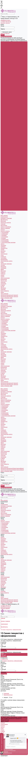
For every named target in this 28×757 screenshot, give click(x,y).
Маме (2, 96)
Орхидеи (3, 77)
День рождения (5, 104)
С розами (3, 65)
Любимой (3, 94)
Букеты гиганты (5, 58)
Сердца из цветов (6, 49)
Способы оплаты (5, 689)
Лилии (2, 76)
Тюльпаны (3, 85)
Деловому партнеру (6, 90)
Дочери (3, 92)
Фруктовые (4, 52)
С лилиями (3, 62)
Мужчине (3, 97)
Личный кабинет (5, 608)
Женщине (3, 93)
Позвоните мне (5, 720)
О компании (4, 738)
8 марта (3, 197)
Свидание (3, 110)
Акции (2, 198)
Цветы (2, 156)
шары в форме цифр (6, 124)
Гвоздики (3, 72)
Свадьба (3, 109)
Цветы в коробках (6, 53)
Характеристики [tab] (8, 695)
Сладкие (3, 50)
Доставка (3, 691)
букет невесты (5, 117)
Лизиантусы (4, 75)
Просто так (4, 107)
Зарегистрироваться (6, 36)
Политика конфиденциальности (7, 752)
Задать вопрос (5, 721)
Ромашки (3, 83)
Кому (2, 174)
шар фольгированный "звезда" (9, 121)
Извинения (4, 106)
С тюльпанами (5, 67)
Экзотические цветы (6, 87)
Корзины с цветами (6, 45)
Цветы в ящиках (5, 55)
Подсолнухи (4, 80)
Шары (2, 204)
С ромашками (4, 66)
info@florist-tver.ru (5, 20)
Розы (2, 82)
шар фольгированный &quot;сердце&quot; (12, 208)
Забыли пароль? (5, 33)
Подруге (3, 99)
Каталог (3, 723)
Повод (2, 188)
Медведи (3, 200)
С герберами (4, 60)
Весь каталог (4, 127)
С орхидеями (4, 63)
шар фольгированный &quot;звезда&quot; (12, 207)
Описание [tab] (6, 693)
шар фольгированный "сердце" (9, 123)
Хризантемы (4, 86)
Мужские (3, 48)
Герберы (3, 73)
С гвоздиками (4, 59)
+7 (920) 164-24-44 (6, 21)
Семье (2, 102)
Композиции (4, 129)
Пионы (2, 79)
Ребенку (3, 100)
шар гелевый (4, 120)
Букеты (3, 141)
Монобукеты (4, 46)
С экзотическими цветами (8, 69)
